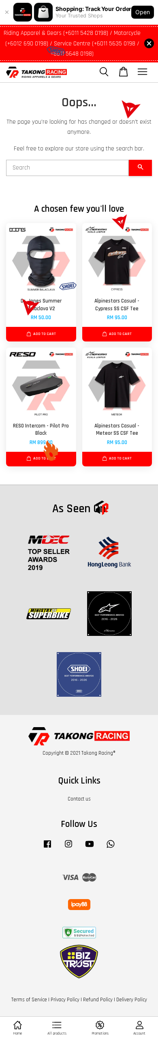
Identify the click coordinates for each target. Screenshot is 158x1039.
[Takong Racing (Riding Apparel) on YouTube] (89, 848)
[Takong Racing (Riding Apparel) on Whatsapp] (110, 848)
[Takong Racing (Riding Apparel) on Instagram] (68, 848)
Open (142, 12)
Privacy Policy (65, 999)
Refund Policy (98, 999)
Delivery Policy (131, 999)
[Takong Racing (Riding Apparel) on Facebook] (47, 848)
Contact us (79, 799)
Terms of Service (29, 999)
